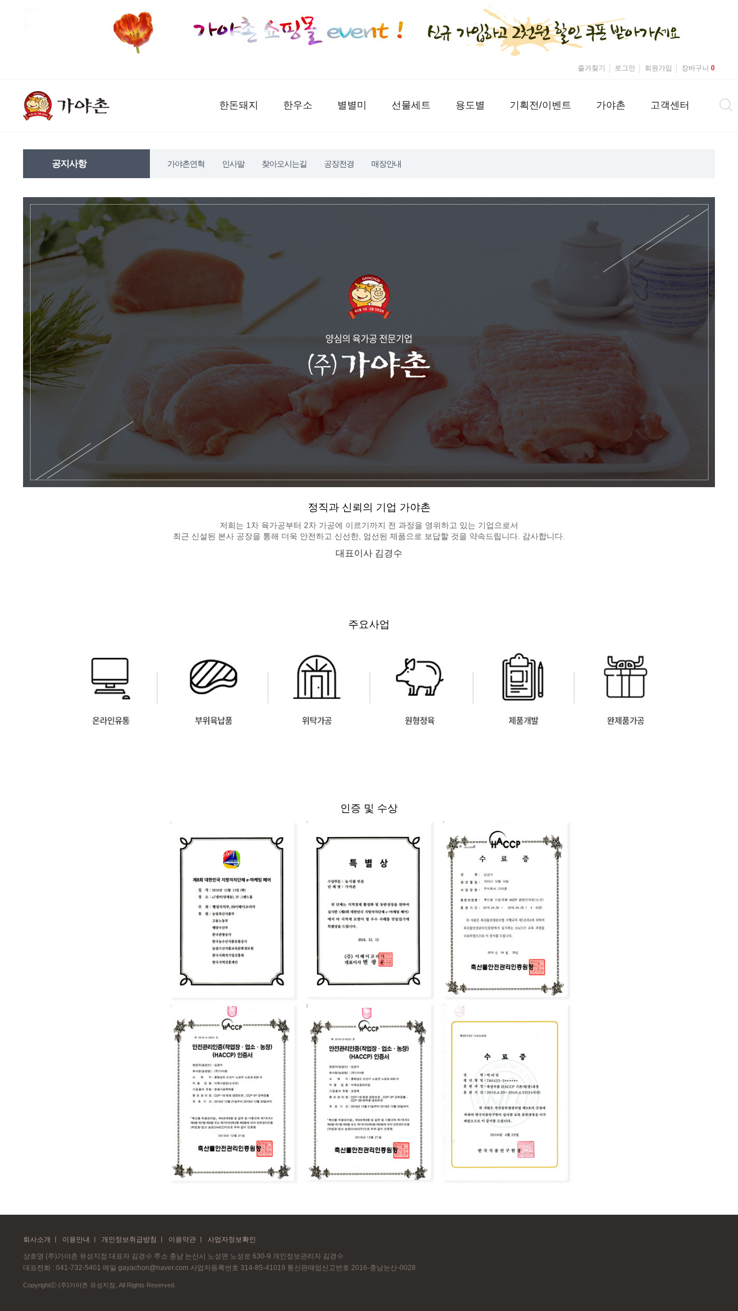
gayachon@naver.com (153, 1268)
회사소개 (37, 1239)
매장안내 (386, 163)
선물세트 (411, 105)
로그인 (625, 68)
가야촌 (611, 105)
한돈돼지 (238, 105)
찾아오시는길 (284, 163)
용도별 (470, 105)
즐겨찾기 (591, 68)
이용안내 (76, 1239)
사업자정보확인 (232, 1239)
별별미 (352, 105)
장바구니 (698, 68)
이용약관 (182, 1239)
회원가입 (658, 68)
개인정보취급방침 (129, 1239)
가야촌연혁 (186, 163)
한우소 (297, 105)
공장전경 (339, 163)
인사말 (233, 163)
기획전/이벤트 (540, 105)
